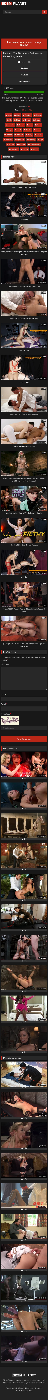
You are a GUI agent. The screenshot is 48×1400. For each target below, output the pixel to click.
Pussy (30, 135)
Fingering (11, 125)
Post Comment (24, 739)
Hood (39, 125)
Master (28, 130)
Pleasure (20, 135)
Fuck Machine (35, 144)
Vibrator (11, 144)
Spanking (9, 139)
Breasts (39, 115)
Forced (21, 125)
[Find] (44, 12)
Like (22, 62)
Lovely (19, 130)
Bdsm (10, 115)
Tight (41, 139)
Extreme (28, 120)
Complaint (25, 81)
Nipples (9, 135)
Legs (10, 130)
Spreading (21, 139)
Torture (25, 149)
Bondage (28, 115)
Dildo (18, 120)
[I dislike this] (29, 63)
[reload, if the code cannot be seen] (10, 724)
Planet (14, 3)
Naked (38, 130)
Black (18, 115)
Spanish (39, 135)
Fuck (31, 125)
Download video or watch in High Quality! (25, 43)
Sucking (32, 139)
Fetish (37, 120)
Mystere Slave (28, 110)
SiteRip (35, 149)
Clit (10, 120)
